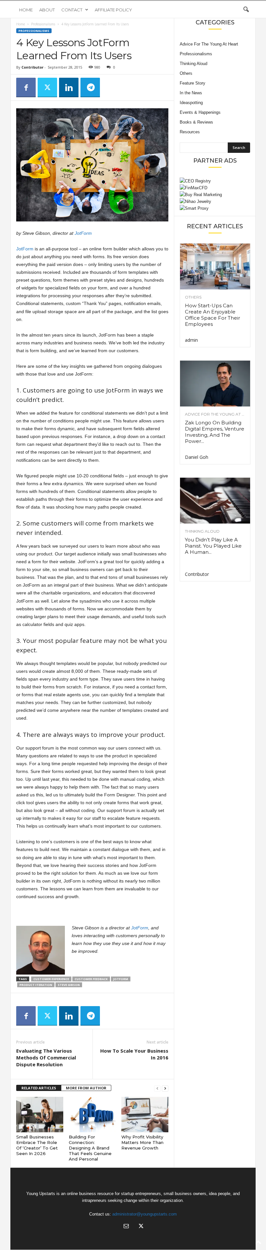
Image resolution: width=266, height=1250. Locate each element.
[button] (246, 10)
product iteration (35, 985)
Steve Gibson (69, 985)
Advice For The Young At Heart (209, 44)
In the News (191, 92)
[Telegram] (90, 87)
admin (191, 340)
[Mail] (126, 1226)
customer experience (51, 979)
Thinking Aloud (193, 63)
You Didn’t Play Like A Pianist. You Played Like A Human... (213, 546)
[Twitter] (47, 87)
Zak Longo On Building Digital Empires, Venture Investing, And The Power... (214, 431)
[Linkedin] (69, 87)
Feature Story (192, 83)
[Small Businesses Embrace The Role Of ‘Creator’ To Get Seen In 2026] (39, 1114)
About (47, 9)
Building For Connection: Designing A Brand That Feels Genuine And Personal (90, 1148)
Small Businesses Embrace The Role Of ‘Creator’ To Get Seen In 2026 (37, 1145)
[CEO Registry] (215, 181)
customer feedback (91, 979)
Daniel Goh (196, 457)
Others (186, 73)
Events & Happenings (200, 112)
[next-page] (165, 1088)
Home (26, 9)
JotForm (83, 233)
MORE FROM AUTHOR (86, 1087)
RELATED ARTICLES (38, 1087)
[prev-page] (157, 1088)
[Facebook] (26, 87)
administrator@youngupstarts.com (144, 1214)
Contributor (32, 67)
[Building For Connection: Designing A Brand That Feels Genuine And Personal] (92, 1114)
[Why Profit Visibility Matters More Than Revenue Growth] (144, 1114)
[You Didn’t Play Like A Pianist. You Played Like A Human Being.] (215, 501)
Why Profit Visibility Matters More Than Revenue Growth (142, 1142)
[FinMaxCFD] (215, 187)
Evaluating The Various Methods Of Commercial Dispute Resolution (46, 1057)
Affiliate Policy (113, 9)
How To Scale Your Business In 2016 (134, 1054)
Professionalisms (43, 24)
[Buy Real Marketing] (215, 194)
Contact (71, 9)
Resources (190, 131)
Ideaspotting (191, 102)
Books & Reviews (196, 122)
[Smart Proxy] (215, 208)
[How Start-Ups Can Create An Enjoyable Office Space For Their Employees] (215, 266)
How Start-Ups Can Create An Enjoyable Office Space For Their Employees (212, 314)
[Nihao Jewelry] (215, 201)
